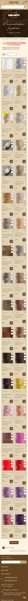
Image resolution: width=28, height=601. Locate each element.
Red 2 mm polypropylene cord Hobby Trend (6, 476)
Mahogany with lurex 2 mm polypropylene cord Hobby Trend (7, 317)
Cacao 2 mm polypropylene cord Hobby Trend (19, 209)
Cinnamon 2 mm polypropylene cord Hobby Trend (19, 234)
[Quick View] (24, 65)
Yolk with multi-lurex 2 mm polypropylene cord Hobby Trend (20, 396)
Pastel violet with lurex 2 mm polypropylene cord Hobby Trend (20, 504)
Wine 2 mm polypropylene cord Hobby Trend (19, 530)
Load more (14, 542)
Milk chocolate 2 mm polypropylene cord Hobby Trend (19, 316)
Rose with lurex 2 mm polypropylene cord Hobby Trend (7, 423)
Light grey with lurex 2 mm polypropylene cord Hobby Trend (7, 103)
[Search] (25, 7)
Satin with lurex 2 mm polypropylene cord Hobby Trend (7, 130)
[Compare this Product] (12, 62)
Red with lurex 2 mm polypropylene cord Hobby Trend (19, 477)
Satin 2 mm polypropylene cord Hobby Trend (19, 101)
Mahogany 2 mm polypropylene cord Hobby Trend (19, 289)
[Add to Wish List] (24, 59)
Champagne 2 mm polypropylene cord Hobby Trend (6, 156)
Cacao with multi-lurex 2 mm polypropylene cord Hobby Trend (7, 236)
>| (12, 547)
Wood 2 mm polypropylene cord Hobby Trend (6, 209)
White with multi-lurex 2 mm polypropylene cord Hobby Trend (20, 76)
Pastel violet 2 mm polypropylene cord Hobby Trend (6, 503)
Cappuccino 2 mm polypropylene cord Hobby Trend (19, 261)
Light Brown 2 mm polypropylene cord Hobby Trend (6, 343)
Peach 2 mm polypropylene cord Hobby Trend (19, 421)
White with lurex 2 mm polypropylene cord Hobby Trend (7, 76)
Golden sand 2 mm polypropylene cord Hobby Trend (19, 156)
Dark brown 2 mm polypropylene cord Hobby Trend (19, 369)
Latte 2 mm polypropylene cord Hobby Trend (6, 181)
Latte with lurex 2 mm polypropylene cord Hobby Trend (19, 183)
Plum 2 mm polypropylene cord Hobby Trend (6, 530)
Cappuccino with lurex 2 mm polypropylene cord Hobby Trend (7, 290)
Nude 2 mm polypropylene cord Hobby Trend (19, 129)
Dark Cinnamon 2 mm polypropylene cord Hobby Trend (7, 263)
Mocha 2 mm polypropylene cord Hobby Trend (19, 343)
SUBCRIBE (23, 562)
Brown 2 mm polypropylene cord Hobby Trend (6, 369)
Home (2, 38)
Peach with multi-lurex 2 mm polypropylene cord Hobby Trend (7, 450)
